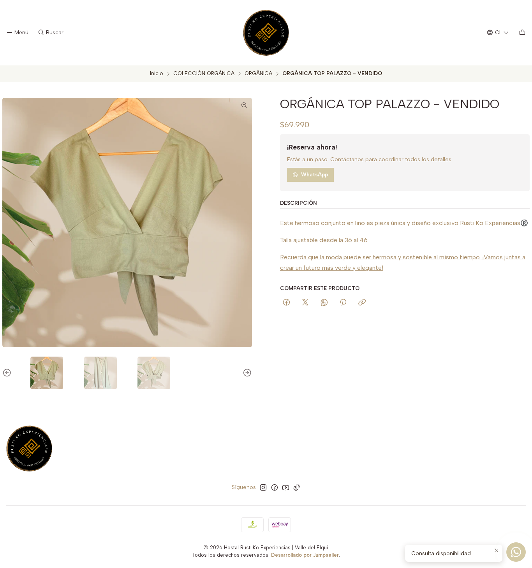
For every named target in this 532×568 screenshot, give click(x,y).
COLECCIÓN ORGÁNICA (203, 73)
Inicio (156, 73)
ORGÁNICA (258, 73)
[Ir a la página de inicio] (266, 32)
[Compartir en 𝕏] (305, 303)
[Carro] (522, 33)
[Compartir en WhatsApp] (324, 303)
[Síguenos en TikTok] (297, 487)
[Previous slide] (8, 373)
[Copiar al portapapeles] (362, 303)
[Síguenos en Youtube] (285, 487)
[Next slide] (246, 373)
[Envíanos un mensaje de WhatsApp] (516, 552)
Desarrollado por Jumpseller (305, 555)
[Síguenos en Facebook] (274, 487)
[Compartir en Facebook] (286, 303)
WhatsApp (314, 174)
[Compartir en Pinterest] (343, 303)
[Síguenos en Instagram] (263, 487)
